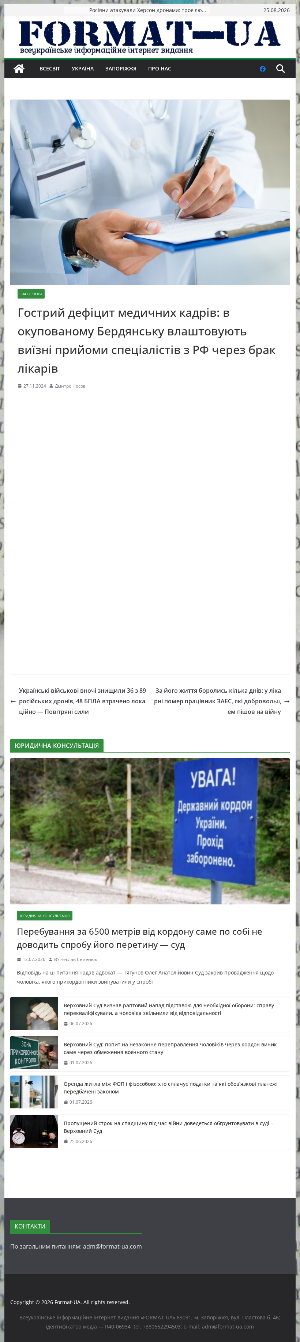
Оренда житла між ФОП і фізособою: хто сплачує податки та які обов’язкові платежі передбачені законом (171, 1087)
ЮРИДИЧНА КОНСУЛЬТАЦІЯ (45, 915)
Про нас (159, 68)
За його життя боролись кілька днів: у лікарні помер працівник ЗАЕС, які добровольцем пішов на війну (217, 701)
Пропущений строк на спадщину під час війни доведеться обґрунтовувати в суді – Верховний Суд (168, 1127)
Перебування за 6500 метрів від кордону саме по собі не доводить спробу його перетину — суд (139, 937)
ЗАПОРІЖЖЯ (120, 68)
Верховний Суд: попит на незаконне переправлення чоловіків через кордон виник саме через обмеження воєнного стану (170, 1048)
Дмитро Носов (70, 386)
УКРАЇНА (83, 68)
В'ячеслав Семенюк (75, 959)
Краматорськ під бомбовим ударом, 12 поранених (149, 10)
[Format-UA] (19, 68)
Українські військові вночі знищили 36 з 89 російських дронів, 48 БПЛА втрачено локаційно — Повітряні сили (82, 701)
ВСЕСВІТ (50, 68)
